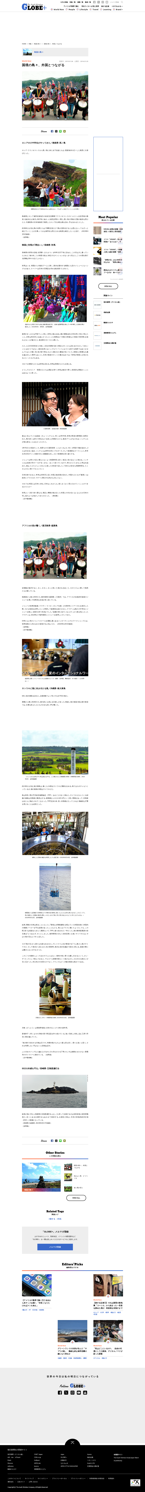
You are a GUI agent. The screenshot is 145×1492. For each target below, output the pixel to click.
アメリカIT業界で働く (71, 6)
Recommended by (114, 279)
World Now (59, 9)
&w (12, 1457)
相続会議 (90, 1457)
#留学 (107, 1312)
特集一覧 (73, 2)
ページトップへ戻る (72, 1446)
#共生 (59, 1219)
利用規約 (111, 1478)
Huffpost (37, 1460)
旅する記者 (105, 6)
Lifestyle (84, 9)
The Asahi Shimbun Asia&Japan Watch (126, 1458)
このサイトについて (14, 1478)
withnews (11, 1466)
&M (9, 1457)
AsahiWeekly (118, 1460)
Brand (118, 9)
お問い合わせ (33, 1482)
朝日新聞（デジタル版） (16, 1454)
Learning (107, 9)
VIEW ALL (76, 1198)
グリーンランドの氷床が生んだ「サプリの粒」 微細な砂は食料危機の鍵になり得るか (72, 1351)
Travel (95, 9)
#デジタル (96, 1358)
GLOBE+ (34, 6)
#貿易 (65, 1358)
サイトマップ (29, 1478)
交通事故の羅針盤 (93, 1466)
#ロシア (96, 1312)
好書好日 (64, 1460)
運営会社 (11, 1482)
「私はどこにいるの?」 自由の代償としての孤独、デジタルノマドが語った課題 (108, 1351)
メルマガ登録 (114, 2)
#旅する (52, 1219)
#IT (30, 1310)
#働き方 (24, 1310)
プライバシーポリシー (78, 1478)
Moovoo (10, 1463)
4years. (89, 1454)
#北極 (70, 1358)
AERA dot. (37, 1463)
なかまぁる (64, 1463)
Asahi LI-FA (91, 1463)
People (72, 9)
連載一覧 (80, 2)
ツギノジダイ (91, 1460)
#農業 (85, 1358)
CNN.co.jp (37, 1457)
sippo (62, 1454)
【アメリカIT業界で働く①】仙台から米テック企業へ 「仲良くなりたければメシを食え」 (36, 1303)
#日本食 (35, 1310)
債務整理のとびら (40, 1469)
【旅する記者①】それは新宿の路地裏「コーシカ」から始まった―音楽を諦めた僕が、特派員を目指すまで (108, 1305)
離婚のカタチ (12, 1469)
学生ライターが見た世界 (90, 6)
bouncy (36, 1466)
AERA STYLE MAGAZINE (69, 1466)
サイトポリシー (43, 1478)
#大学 (102, 1312)
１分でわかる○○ (117, 6)
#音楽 (95, 1314)
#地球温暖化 (77, 1358)
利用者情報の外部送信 (96, 1478)
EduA (9, 1460)
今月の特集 (64, 2)
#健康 (60, 1358)
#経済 (119, 1312)
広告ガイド (21, 1482)
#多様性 (41, 1310)
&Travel (17, 1457)
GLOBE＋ (64, 1457)
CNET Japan (38, 1454)
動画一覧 (88, 2)
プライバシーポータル (59, 1478)
